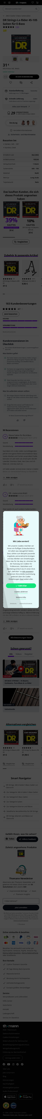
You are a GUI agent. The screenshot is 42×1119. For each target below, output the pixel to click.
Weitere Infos (21, 597)
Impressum (13, 603)
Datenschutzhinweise (25, 603)
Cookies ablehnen (21, 592)
